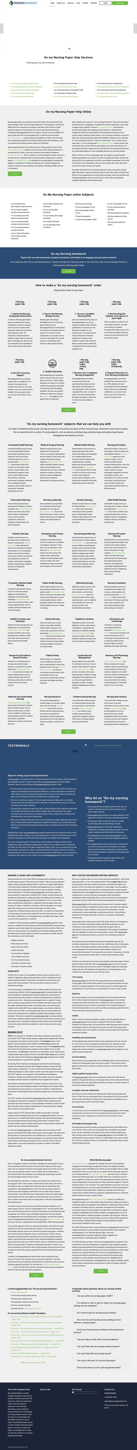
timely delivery (115, 836)
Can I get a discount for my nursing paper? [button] (96, 1360)
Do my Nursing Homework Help (22, 97)
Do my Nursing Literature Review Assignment (113, 93)
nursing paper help (38, 892)
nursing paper (14, 779)
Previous (2, 28)
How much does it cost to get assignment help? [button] (99, 1367)
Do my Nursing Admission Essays (66, 97)
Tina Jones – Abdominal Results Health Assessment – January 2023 (35, 1332)
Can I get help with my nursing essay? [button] (94, 1353)
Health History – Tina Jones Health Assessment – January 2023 (33, 1357)
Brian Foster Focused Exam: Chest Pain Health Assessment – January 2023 (37, 1341)
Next (135, 28)
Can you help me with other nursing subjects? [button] (98, 1339)
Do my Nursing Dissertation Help (22, 93)
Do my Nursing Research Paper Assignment (26, 87)
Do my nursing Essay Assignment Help (25, 83)
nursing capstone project (32, 1308)
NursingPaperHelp (19, 1422)
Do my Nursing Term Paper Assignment (25, 90)
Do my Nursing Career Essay (107, 97)
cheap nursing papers (54, 1219)
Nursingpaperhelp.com (16, 138)
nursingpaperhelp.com (43, 784)
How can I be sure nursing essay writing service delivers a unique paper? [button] (97, 1321)
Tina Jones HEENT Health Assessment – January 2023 (30, 1353)
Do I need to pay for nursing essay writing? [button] (96, 1313)
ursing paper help (107, 1000)
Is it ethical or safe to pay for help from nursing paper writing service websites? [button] (100, 1304)
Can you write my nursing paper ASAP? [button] (95, 1296)
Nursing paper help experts (17, 703)
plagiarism (45, 396)
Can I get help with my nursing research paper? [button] (98, 1346)
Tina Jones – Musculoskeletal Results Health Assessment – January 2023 (37, 1329)
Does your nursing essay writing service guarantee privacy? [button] (99, 1331)
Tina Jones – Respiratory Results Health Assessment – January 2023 (35, 1344)
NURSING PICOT (15, 1032)
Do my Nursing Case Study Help (65, 87)
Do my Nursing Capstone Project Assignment (113, 87)
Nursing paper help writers (17, 630)
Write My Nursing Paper (98, 1199)
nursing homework (50, 782)
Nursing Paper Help (55, 462)
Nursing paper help (57, 592)
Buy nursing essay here (19, 1292)
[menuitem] (52, 3)
